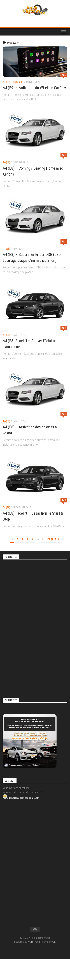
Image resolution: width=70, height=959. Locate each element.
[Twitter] (38, 22)
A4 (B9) (6, 82)
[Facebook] (32, 22)
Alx (53, 941)
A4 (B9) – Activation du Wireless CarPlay (34, 88)
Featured (17, 82)
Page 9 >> (53, 539)
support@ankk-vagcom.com (23, 798)
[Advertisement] (30, 616)
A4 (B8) (6, 162)
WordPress (34, 941)
